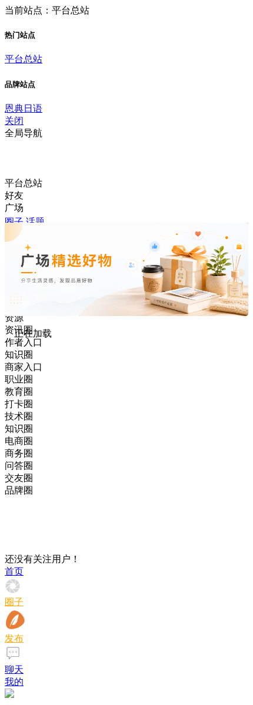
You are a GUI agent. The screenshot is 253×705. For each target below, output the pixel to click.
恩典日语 (23, 108)
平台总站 (23, 59)
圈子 (14, 222)
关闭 (14, 121)
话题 (35, 222)
